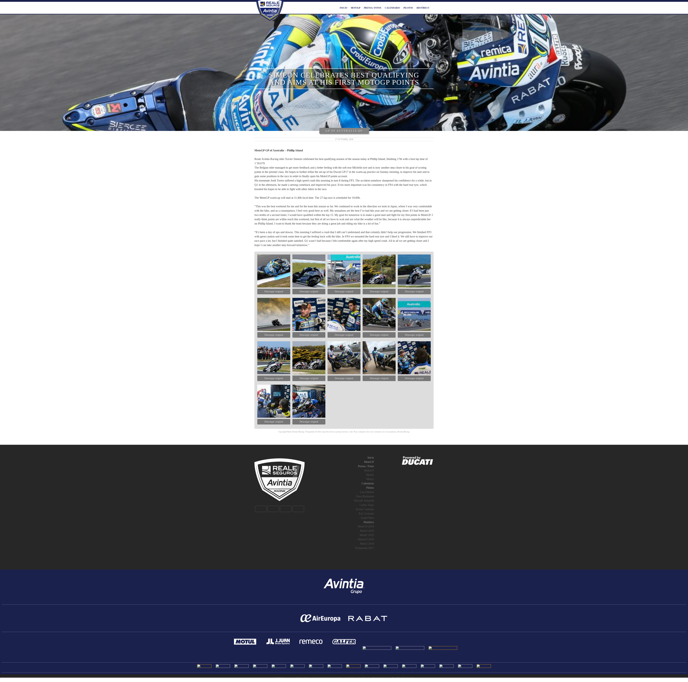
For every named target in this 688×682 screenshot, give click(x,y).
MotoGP (355, 8)
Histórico (423, 8)
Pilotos (408, 8)
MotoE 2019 (367, 535)
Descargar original (273, 291)
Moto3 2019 (367, 530)
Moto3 (370, 479)
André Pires (367, 517)
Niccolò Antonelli (364, 500)
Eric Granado (366, 513)
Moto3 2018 (367, 543)
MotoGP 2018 (366, 539)
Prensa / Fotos (372, 8)
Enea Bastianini (365, 496)
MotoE (370, 474)
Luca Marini (367, 492)
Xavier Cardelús (364, 509)
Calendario (392, 8)
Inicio (343, 8)
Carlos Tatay (367, 504)
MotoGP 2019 (366, 526)
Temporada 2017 (364, 547)
